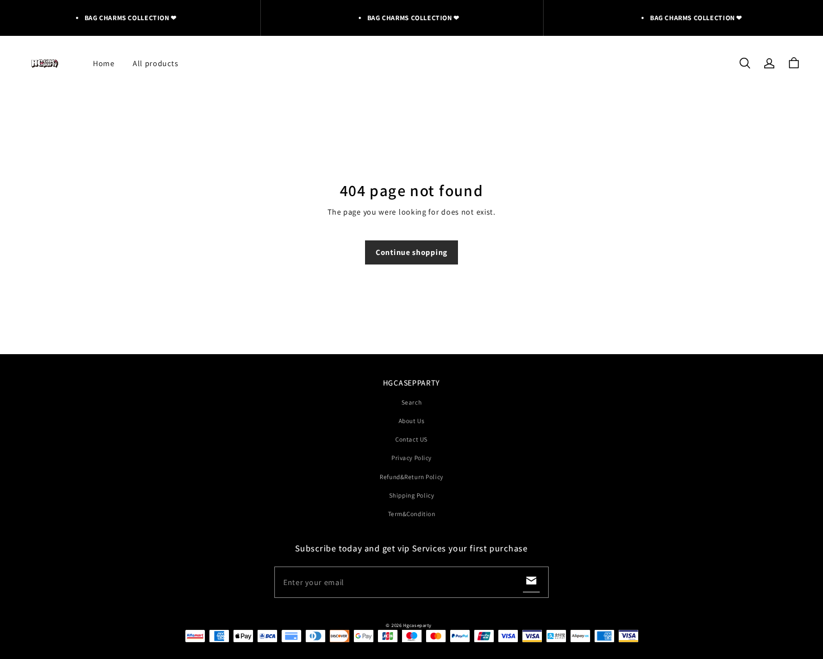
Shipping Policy (411, 495)
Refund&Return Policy (411, 476)
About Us (412, 420)
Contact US (411, 439)
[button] (744, 63)
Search (411, 402)
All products (155, 63)
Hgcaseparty (417, 625)
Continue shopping (411, 252)
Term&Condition (412, 513)
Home (104, 63)
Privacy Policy (411, 457)
